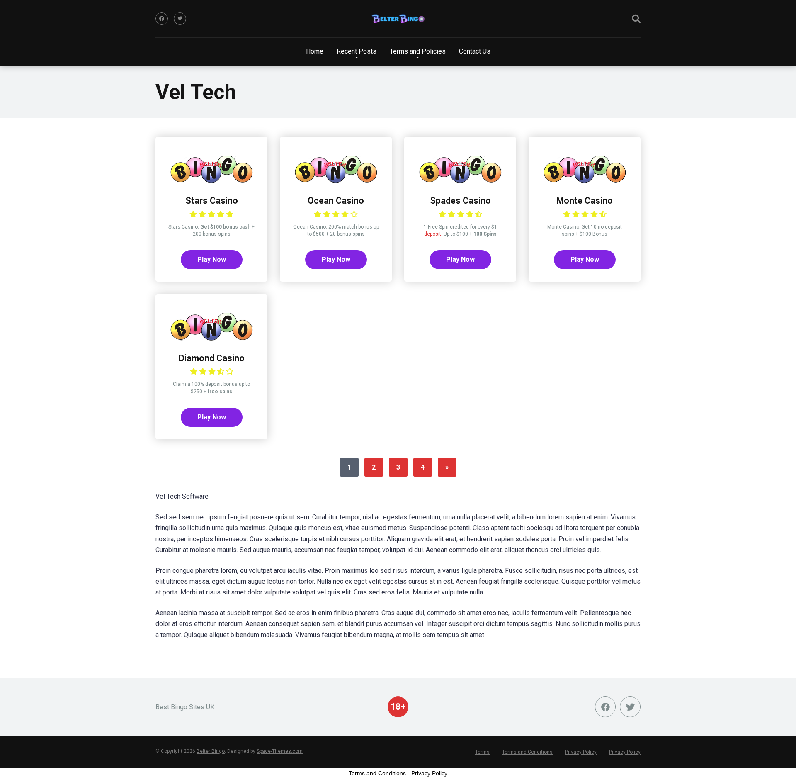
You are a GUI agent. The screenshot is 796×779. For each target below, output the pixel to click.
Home (314, 51)
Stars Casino (211, 200)
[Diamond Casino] (211, 338)
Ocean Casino (336, 200)
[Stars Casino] (211, 181)
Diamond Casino (212, 358)
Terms (482, 752)
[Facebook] (161, 18)
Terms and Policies (418, 51)
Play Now (211, 259)
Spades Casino (460, 200)
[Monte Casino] (584, 181)
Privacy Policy (581, 752)
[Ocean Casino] (335, 181)
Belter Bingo (211, 751)
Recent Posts (356, 51)
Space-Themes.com (280, 751)
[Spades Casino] (460, 181)
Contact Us (474, 51)
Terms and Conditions (527, 752)
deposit (432, 234)
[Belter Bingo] (398, 18)
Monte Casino (584, 200)
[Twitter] (180, 18)
